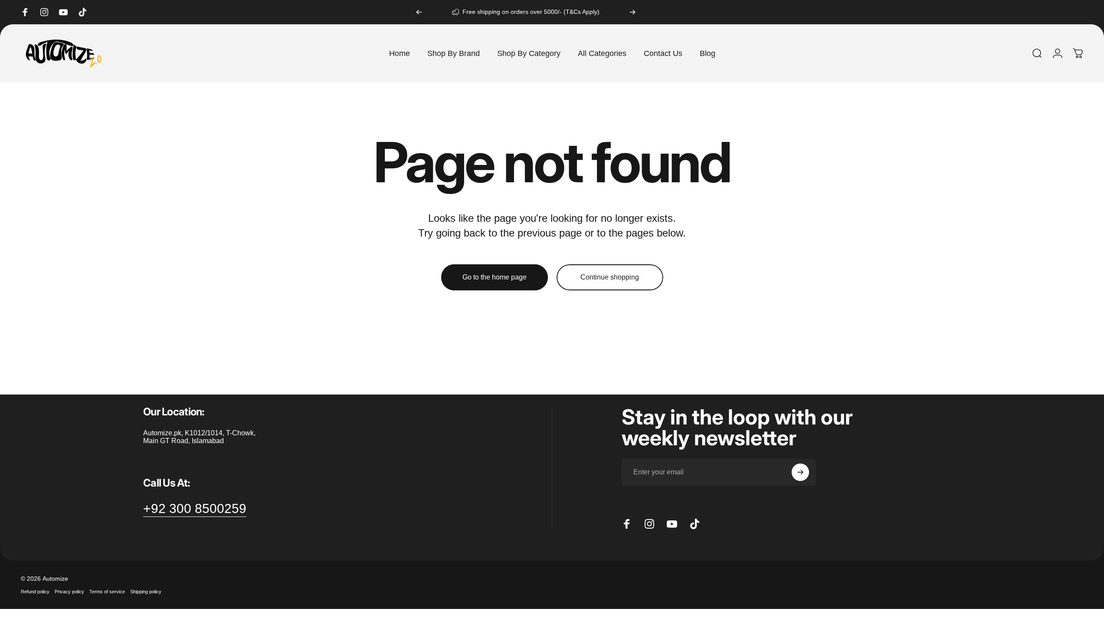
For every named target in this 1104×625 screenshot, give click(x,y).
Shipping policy (145, 591)
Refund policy (35, 591)
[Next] (632, 12)
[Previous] (419, 12)
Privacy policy (69, 591)
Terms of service (107, 591)
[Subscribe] (800, 472)
